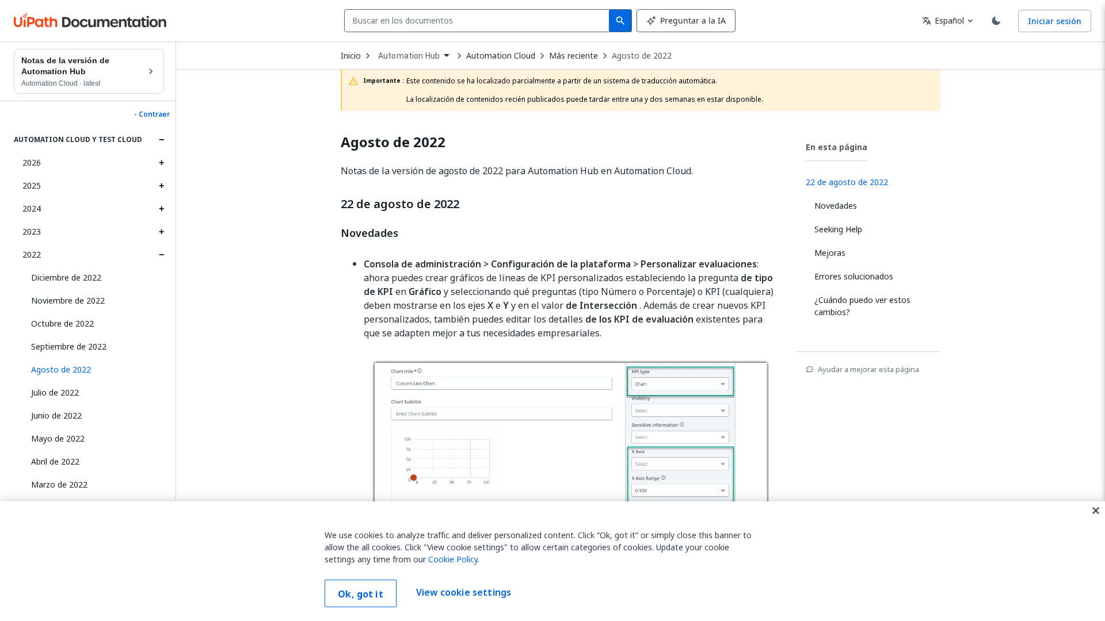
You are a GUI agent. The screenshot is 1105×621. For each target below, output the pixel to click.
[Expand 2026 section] (161, 163)
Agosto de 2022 (642, 56)
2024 (31, 208)
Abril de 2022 (55, 461)
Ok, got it (360, 594)
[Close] (1095, 510)
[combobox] (479, 20)
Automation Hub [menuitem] (409, 55)
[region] (552, 561)
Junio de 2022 (56, 415)
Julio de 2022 (55, 392)
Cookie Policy (453, 559)
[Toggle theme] (996, 21)
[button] (93, 369)
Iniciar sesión (1054, 21)
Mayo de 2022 (58, 438)
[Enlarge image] (571, 461)
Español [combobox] (943, 20)
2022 (31, 254)
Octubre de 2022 (62, 323)
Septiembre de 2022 (68, 346)
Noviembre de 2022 (68, 300)
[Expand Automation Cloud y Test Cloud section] (161, 140)
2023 (31, 231)
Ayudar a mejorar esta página (868, 369)
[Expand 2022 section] (161, 255)
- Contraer (152, 114)
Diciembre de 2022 (66, 277)
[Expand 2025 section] (161, 186)
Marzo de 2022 (59, 484)
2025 (31, 185)
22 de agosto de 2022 (400, 204)
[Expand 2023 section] (161, 232)
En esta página (836, 147)
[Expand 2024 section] (161, 209)
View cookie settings (463, 592)
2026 (31, 162)
